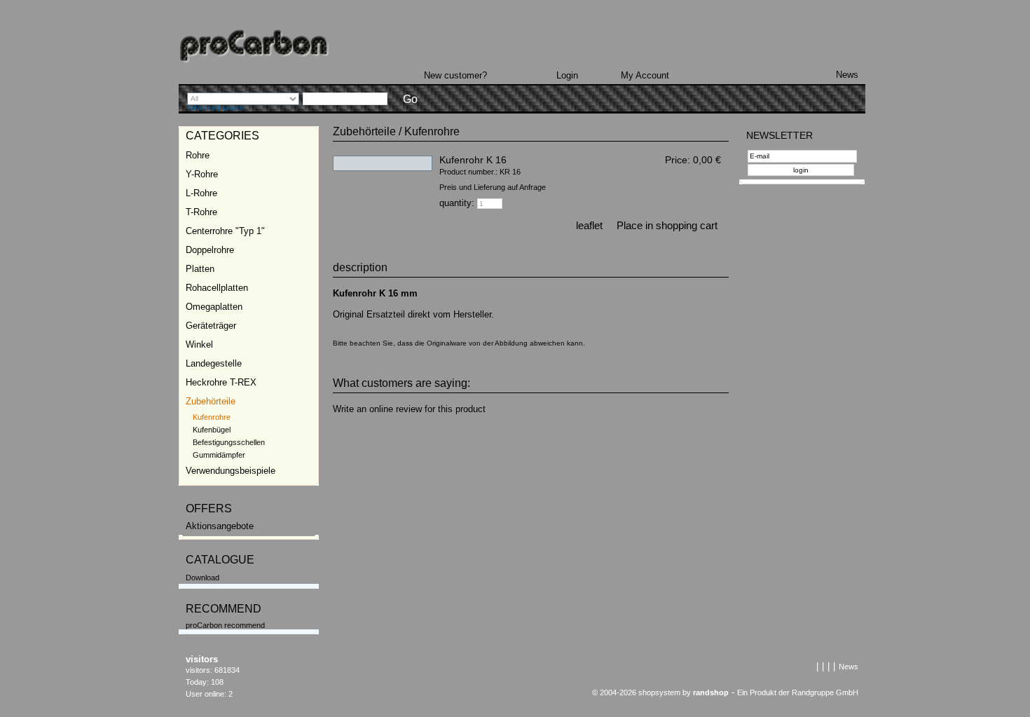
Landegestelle (214, 363)
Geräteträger (211, 325)
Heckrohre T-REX (221, 382)
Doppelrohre (210, 250)
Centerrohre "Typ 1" (225, 231)
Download (202, 577)
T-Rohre (201, 212)
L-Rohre (201, 193)
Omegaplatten (214, 306)
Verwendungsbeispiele (230, 470)
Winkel (199, 344)
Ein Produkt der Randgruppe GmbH (797, 692)
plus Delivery (702, 171)
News (847, 74)
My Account (645, 75)
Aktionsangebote (220, 526)
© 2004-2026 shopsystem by (660, 692)
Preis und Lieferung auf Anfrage (492, 187)
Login (567, 75)
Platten (200, 269)
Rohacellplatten (217, 287)
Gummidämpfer (219, 455)
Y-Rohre (202, 174)
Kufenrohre (212, 417)
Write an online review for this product (409, 409)
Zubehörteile (210, 401)
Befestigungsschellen (229, 442)
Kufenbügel (212, 429)
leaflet (589, 225)
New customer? (455, 75)
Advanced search (215, 107)
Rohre (198, 155)
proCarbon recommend (225, 625)
